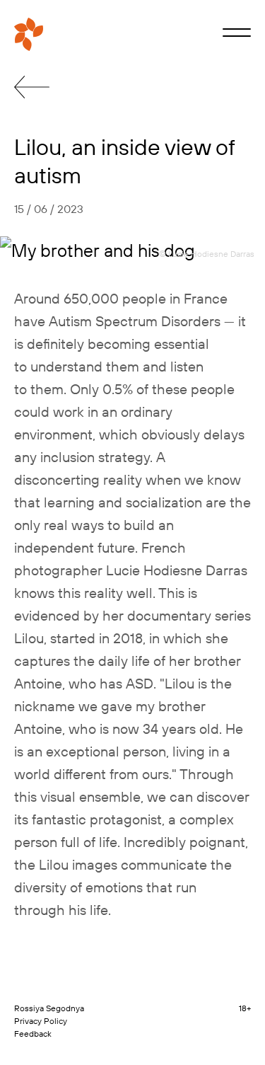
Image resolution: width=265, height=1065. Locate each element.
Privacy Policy (40, 1020)
